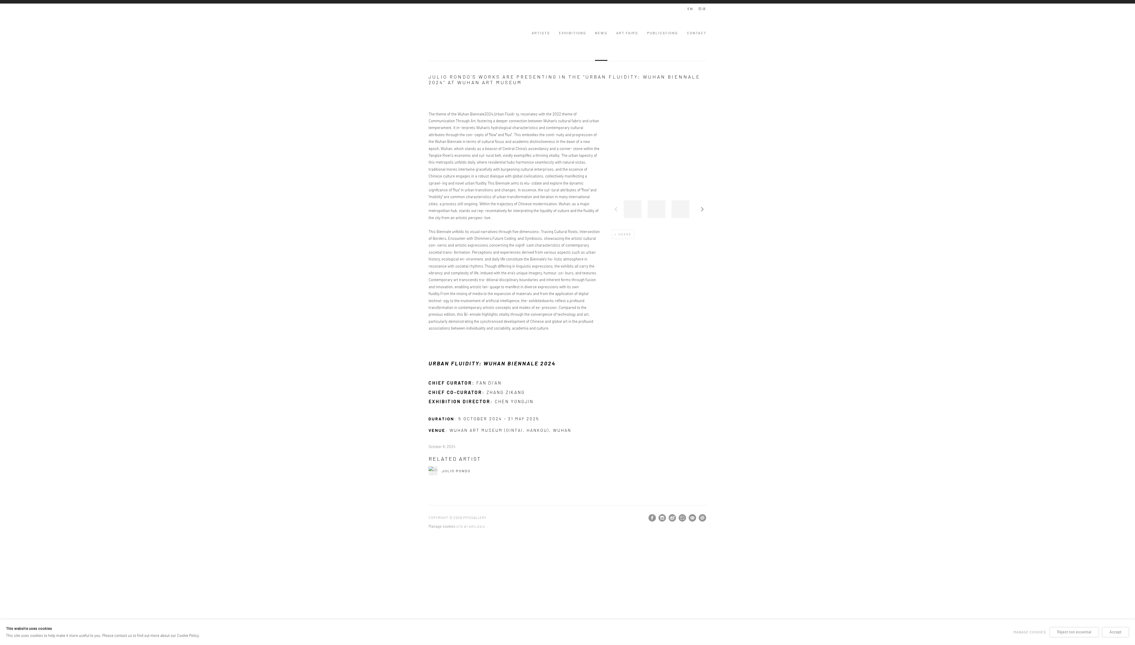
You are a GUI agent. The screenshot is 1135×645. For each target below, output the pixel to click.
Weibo (672, 518)
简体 (702, 8)
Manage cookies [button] (442, 526)
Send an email (702, 518)
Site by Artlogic (470, 526)
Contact (696, 33)
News (601, 33)
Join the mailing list (692, 518)
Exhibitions (572, 33)
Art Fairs (627, 33)
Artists (541, 33)
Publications (662, 33)
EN (690, 8)
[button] (632, 209)
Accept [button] (1115, 632)
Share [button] (625, 234)
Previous (616, 209)
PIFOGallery (452, 32)
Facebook (652, 518)
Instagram (662, 518)
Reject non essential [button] (1074, 632)
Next (702, 209)
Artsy (682, 518)
